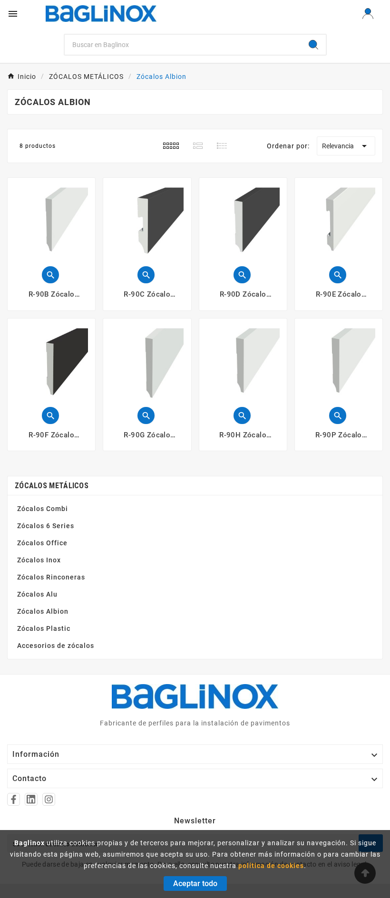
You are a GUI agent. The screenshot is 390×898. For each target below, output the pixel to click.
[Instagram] (49, 799)
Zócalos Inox (39, 560)
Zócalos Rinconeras (51, 577)
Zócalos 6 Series (45, 526)
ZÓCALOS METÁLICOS (51, 485)
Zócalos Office (42, 543)
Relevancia (346, 146)
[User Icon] (367, 13)
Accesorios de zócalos (55, 645)
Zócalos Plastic (43, 628)
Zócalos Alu (37, 594)
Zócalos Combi (42, 508)
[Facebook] (14, 799)
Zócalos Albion (42, 611)
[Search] (313, 44)
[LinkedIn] (31, 799)
